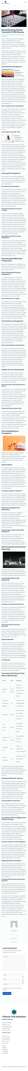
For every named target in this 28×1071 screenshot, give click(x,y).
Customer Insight (6, 1037)
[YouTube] (8, 1056)
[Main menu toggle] (25, 2)
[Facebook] (3, 1056)
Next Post (14, 942)
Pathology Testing (6, 1030)
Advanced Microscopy (7, 1026)
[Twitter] (5, 1056)
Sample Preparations (7, 1022)
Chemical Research (6, 1028)
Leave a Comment (5, 34)
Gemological (5, 1049)
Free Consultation (6, 1039)
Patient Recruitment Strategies (18, 34)
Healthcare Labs (5, 1024)
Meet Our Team (5, 1041)
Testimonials (5, 1053)
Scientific (4, 1045)
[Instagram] (7, 1056)
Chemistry (4, 1047)
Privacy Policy (5, 1051)
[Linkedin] (10, 1056)
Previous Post (14, 938)
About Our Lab (5, 1036)
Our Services (5, 1043)
